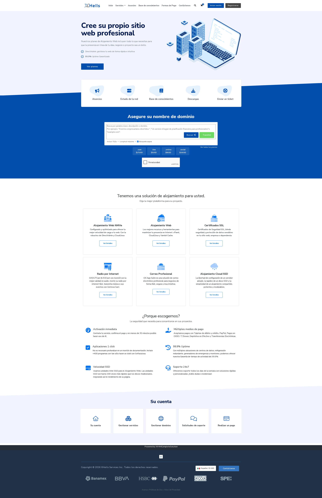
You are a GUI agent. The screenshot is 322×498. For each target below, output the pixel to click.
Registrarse (233, 5)
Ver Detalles (107, 243)
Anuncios (132, 5)
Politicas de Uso (156, 489)
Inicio (111, 5)
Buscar (190, 135)
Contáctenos (184, 5)
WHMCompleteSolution (167, 446)
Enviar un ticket (225, 98)
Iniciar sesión (216, 5)
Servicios (119, 5)
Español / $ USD (207, 468)
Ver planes (92, 66)
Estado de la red (129, 98)
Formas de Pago (169, 5)
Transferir (207, 135)
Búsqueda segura (145, 142)
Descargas (193, 98)
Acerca (145, 489)
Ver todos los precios (208, 147)
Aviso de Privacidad (172, 489)
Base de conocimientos (149, 5)
